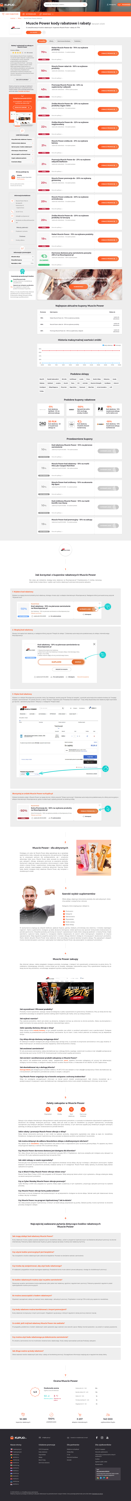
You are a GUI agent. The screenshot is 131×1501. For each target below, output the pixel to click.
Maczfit (42, 379)
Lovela (81, 379)
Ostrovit (116, 383)
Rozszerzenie (99, 1464)
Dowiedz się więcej (24, 91)
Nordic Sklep (97, 379)
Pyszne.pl (82, 387)
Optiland (50, 383)
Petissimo (107, 379)
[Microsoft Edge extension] (104, 1478)
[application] (79, 355)
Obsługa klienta (25, 1070)
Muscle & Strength (96, 383)
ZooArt (66, 383)
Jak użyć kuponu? (22, 79)
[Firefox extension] (107, 1478)
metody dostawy (39, 1030)
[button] (107, 345)
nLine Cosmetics (102, 387)
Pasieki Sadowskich (53, 379)
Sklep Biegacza (53, 387)
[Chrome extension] (98, 1478)
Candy (114, 379)
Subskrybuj (78, 287)
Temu (72, 383)
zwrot (66, 1060)
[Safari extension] (101, 1478)
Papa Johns (73, 387)
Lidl (111, 387)
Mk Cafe (64, 379)
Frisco (88, 379)
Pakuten (42, 383)
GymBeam (108, 383)
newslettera (35, 1143)
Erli (78, 383)
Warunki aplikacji (57, 59)
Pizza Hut (64, 387)
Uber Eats (91, 387)
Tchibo (42, 391)
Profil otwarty (20, 179)
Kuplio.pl (12, 18)
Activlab (85, 383)
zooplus (58, 383)
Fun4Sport (43, 387)
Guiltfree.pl (73, 379)
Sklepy (19, 18)
